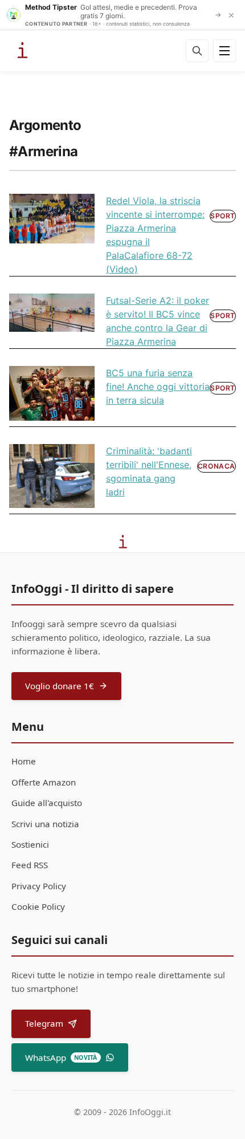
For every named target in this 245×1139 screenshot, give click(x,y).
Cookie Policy (38, 906)
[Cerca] (197, 50)
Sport (222, 215)
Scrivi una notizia (45, 823)
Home (23, 761)
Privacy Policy (38, 886)
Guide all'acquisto (46, 802)
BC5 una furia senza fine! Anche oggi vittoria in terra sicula (158, 386)
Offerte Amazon (43, 782)
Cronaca (216, 466)
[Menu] (224, 50)
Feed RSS (29, 864)
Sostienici (30, 844)
